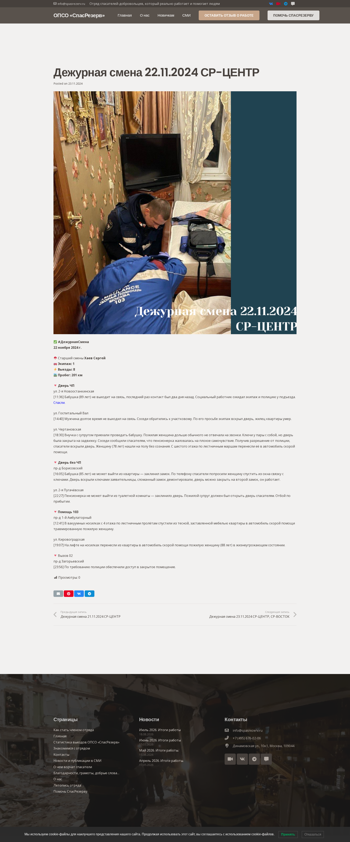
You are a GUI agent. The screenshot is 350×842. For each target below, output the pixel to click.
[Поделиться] (79, 593)
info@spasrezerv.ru (247, 730)
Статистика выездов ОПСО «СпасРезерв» (86, 742)
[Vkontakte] (271, 3)
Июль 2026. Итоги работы (160, 730)
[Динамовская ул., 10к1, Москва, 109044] (229, 746)
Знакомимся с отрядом (71, 748)
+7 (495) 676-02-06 (247, 738)
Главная (59, 736)
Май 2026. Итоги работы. (159, 750)
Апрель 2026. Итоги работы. (161, 760)
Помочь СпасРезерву (70, 791)
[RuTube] (278, 3)
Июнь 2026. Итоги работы (160, 740)
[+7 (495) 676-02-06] (229, 738)
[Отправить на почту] (58, 593)
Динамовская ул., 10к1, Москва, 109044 (263, 746)
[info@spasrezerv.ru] (229, 730)
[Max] (266, 759)
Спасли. (59, 402)
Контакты (61, 754)
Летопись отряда (67, 785)
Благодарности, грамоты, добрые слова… (86, 773)
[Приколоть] (69, 593)
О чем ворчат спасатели (72, 767)
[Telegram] (285, 3)
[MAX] (293, 3)
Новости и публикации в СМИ (77, 760)
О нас (57, 779)
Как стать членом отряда (73, 730)
